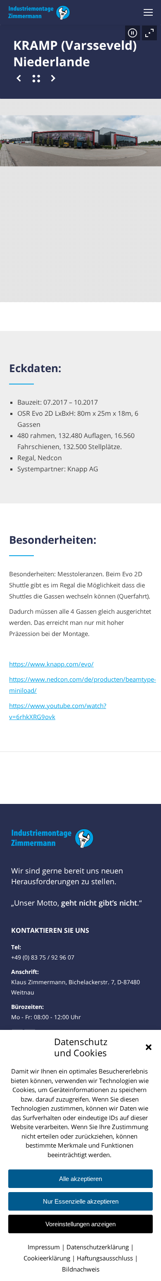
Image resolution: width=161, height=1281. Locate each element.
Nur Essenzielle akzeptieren (80, 1201)
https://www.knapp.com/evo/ (51, 664)
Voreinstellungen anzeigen (80, 1223)
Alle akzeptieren (80, 1178)
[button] (148, 1047)
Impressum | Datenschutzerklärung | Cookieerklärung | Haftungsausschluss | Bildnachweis (81, 1258)
